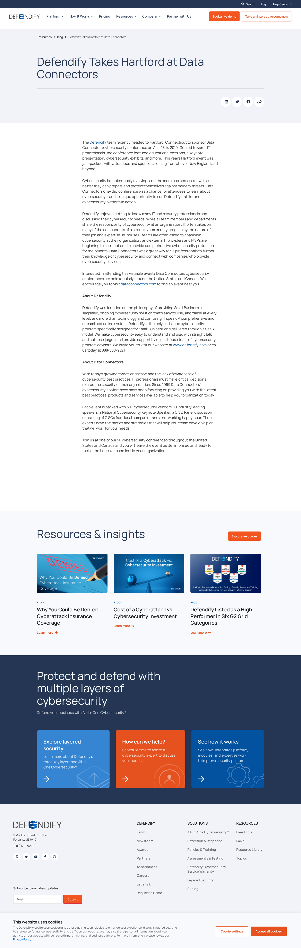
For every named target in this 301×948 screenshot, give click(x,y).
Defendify (98, 142)
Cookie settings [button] (232, 931)
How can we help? (143, 741)
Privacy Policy (22, 939)
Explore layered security (62, 745)
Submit (73, 899)
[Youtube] (36, 856)
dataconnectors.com (138, 283)
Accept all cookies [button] (269, 931)
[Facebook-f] (45, 856)
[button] (226, 102)
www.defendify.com (190, 344)
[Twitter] (26, 856)
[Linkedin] (17, 856)
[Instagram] (54, 856)
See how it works (218, 741)
